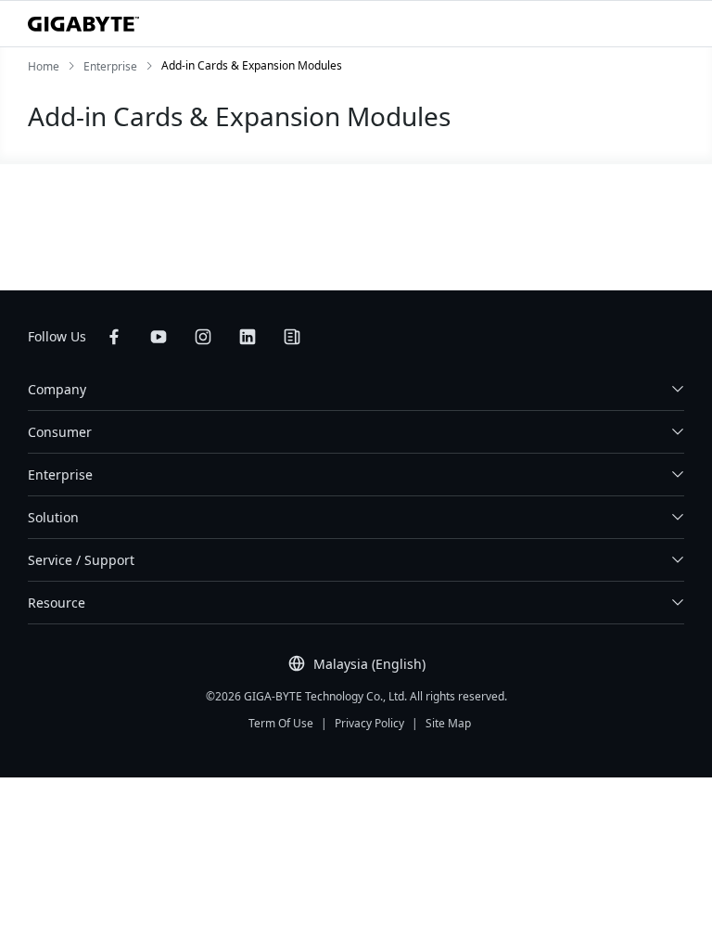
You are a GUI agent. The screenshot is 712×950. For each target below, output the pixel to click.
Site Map (448, 723)
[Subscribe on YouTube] (158, 336)
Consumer (60, 432)
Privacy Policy (369, 723)
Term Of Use (280, 723)
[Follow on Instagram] (203, 336)
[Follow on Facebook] (114, 336)
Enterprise (60, 474)
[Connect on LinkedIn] (247, 336)
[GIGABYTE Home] (83, 24)
